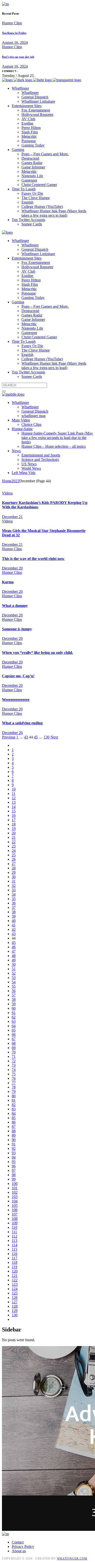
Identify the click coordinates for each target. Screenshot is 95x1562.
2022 (15, 481)
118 (14, 1262)
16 (14, 815)
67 (14, 1039)
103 (15, 1197)
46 (14, 947)
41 (14, 925)
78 (14, 1087)
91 (14, 1144)
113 (14, 1240)
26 (14, 859)
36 (14, 903)
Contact (18, 1542)
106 (15, 1210)
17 (14, 820)
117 (14, 1258)
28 (14, 868)
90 (14, 1140)
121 (15, 1276)
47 (14, 951)
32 (14, 885)
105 (15, 1205)
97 (14, 1170)
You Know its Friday (14, 32)
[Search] (4, 391)
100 (15, 1183)
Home (6, 481)
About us (19, 1551)
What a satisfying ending (22, 723)
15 (14, 811)
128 (15, 1306)
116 (14, 1254)
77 (14, 1083)
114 (14, 1245)
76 (14, 1078)
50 (14, 964)
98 (14, 1175)
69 (14, 1048)
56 (14, 991)
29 (14, 872)
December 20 (12, 568)
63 (14, 1021)
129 (15, 1311)
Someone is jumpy (17, 629)
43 (26, 737)
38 (14, 912)
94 (14, 1157)
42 (14, 929)
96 (14, 1166)
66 (14, 1034)
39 (14, 916)
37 (14, 907)
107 (15, 1214)
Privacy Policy (23, 1546)
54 (14, 982)
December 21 (12, 517)
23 (14, 846)
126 (15, 1297)
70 (14, 1052)
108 (15, 1219)
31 (14, 881)
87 (14, 1127)
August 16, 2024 (15, 42)
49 (14, 960)
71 (14, 1056)
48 (14, 956)
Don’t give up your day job (18, 56)
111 (14, 1232)
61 (14, 1013)
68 (14, 1043)
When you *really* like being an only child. (37, 653)
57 (14, 995)
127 (15, 1302)
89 (14, 1135)
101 (15, 1188)
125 (15, 1293)
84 (14, 1113)
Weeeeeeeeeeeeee (15, 699)
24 (14, 850)
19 (14, 829)
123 (15, 1284)
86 (14, 1122)
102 (15, 1192)
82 (14, 1105)
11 (13, 793)
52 (14, 973)
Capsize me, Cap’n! (18, 676)
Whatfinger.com (72, 1558)
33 (14, 890)
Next (54, 737)
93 (14, 1153)
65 (14, 1030)
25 (14, 855)
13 (14, 802)
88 (14, 1131)
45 (36, 737)
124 (15, 1289)
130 (46, 737)
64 (14, 1026)
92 (14, 1148)
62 (14, 1017)
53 (14, 978)
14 (14, 807)
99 (14, 1179)
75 (14, 1074)
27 (14, 864)
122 (15, 1280)
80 (14, 1096)
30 (14, 877)
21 (14, 837)
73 (14, 1065)
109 (15, 1223)
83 (14, 1109)
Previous (8, 737)
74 (14, 1070)
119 (14, 1267)
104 (15, 1201)
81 (14, 1100)
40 (14, 921)
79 (14, 1091)
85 (14, 1118)
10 (14, 789)
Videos (7, 493)
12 (14, 798)
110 (14, 1227)
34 (14, 894)
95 (14, 1162)
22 (14, 842)
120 (15, 1271)
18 (14, 824)
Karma (8, 582)
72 (14, 1061)
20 (14, 833)
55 (14, 986)
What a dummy (15, 606)
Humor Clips (12, 23)
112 (14, 1236)
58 (14, 999)
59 (14, 1004)
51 (14, 969)
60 (14, 1008)
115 (14, 1249)
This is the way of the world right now (33, 559)
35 (14, 899)
